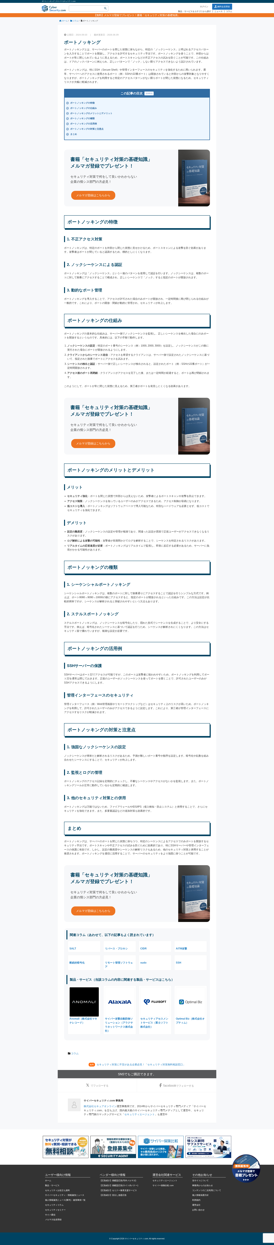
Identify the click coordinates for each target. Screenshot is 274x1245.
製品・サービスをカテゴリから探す (194, 11)
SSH (178, 962)
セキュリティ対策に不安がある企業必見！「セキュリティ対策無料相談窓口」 (141, 1064)
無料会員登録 (223, 6)
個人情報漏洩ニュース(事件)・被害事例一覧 (65, 1200)
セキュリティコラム (54, 1205)
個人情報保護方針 (200, 1195)
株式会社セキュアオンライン (100, 1106)
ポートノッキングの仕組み (82, 108)
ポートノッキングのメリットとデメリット (89, 113)
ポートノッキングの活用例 (82, 123)
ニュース (218, 11)
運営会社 (196, 1205)
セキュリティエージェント (139, 1114)
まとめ (72, 134)
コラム (229, 11)
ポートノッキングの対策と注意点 (85, 129)
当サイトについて (200, 1180)
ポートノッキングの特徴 (81, 103)
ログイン (204, 6)
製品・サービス (52, 1185)
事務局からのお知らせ (202, 1185)
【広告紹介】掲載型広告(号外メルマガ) (118, 1180)
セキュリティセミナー (55, 1210)
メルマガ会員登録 (53, 1219)
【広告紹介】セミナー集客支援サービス (118, 1190)
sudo (143, 962)
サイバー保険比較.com (163, 1185)
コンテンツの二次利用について (206, 1190)
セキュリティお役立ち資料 (57, 1190)
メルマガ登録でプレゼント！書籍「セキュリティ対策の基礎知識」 (142, 15)
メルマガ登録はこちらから (93, 195)
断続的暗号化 (77, 962)
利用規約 (196, 1200)
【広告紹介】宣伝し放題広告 (113, 1195)
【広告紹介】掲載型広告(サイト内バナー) (119, 1185)
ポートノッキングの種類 (81, 118)
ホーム (48, 1180)
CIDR (143, 948)
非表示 (149, 93)
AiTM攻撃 (181, 948)
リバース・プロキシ (116, 948)
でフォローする (99, 1085)
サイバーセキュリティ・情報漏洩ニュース (64, 1195)
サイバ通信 (50, 1215)
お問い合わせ (198, 1210)
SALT (72, 948)
